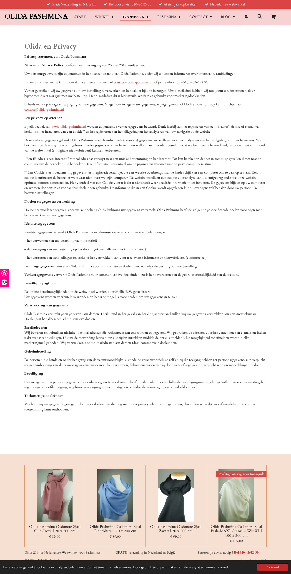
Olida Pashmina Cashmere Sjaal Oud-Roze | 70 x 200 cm (54, 528)
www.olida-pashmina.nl (68, 126)
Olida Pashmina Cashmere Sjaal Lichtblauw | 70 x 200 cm (115, 528)
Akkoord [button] (272, 567)
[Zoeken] (260, 16)
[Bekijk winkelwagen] (273, 17)
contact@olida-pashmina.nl (133, 82)
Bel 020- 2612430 (246, 552)
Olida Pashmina (36, 16)
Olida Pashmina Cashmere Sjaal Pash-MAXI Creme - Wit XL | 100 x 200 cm (236, 531)
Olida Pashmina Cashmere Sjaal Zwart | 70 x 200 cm (175, 528)
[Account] (246, 17)
